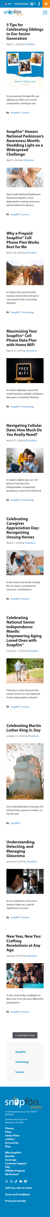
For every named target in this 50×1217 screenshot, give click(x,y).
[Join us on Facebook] (25, 1181)
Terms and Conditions (17, 1194)
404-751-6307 (24, 1187)
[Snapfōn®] (13, 12)
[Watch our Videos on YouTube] (20, 1181)
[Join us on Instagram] (11, 1181)
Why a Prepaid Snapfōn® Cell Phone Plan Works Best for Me (22, 240)
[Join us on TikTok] (16, 1181)
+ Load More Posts (25, 1035)
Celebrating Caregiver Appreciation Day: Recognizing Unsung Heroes (22, 527)
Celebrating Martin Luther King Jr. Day (23, 728)
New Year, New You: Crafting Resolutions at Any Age (23, 943)
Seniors (25, 112)
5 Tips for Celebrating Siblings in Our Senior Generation (24, 31)
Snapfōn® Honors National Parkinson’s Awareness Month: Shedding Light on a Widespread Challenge (25, 143)
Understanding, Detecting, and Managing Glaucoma (20, 848)
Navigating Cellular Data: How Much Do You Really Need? (24, 430)
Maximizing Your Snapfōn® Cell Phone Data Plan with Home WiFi (21, 337)
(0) (35, 3)
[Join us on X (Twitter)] (6, 1181)
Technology (27, 312)
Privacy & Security (15, 1200)
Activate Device (21, 3)
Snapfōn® (16, 112)
